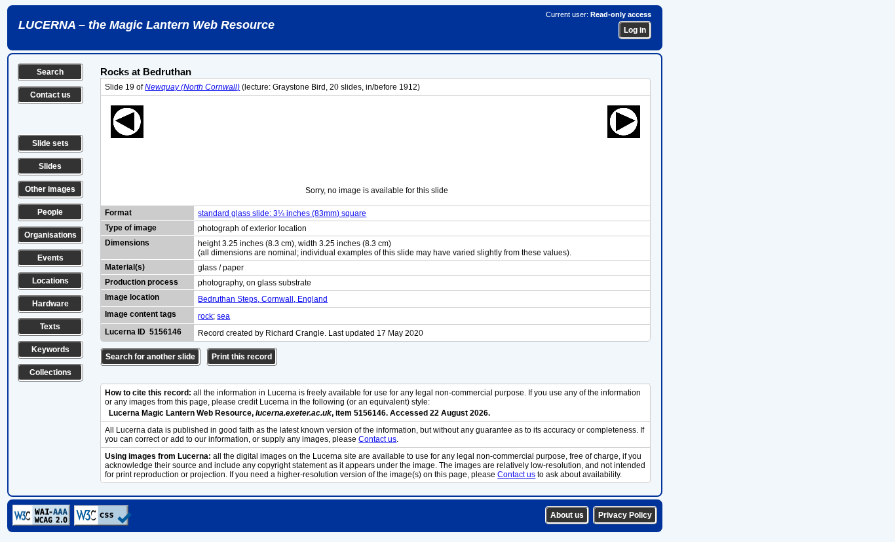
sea (223, 316)
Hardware (50, 303)
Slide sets (50, 143)
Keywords (50, 349)
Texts (50, 326)
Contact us (50, 94)
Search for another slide (150, 356)
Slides (50, 166)
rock (205, 316)
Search (50, 72)
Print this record (242, 356)
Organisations (50, 235)
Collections (50, 372)
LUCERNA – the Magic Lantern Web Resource (146, 24)
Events (50, 257)
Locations (50, 280)
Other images (50, 189)
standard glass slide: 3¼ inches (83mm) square (282, 213)
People (50, 212)
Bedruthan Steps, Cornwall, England (263, 299)
